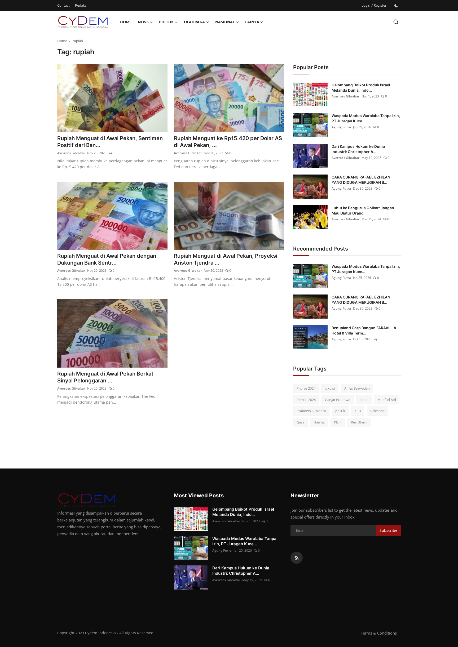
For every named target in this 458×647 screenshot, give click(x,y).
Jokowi (330, 388)
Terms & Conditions (379, 633)
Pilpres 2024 (306, 388)
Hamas (319, 422)
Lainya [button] (252, 21)
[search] (396, 22)
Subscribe (388, 530)
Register (380, 5)
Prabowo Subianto (311, 410)
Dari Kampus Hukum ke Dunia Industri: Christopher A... (358, 149)
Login (366, 5)
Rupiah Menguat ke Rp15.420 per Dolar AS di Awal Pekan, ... (228, 141)
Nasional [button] (225, 21)
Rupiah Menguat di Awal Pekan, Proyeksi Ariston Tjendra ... (225, 259)
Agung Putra (341, 127)
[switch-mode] (396, 5)
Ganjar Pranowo (337, 399)
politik (340, 410)
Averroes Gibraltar (71, 153)
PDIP (338, 422)
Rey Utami (359, 422)
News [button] (143, 21)
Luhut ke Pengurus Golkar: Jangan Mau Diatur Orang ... (363, 210)
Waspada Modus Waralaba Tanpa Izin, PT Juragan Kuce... (366, 118)
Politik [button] (166, 21)
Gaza (300, 422)
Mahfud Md (386, 399)
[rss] (296, 558)
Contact (63, 5)
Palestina (377, 410)
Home (125, 21)
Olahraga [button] (194, 21)
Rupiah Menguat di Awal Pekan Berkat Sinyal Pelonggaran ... (105, 377)
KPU (357, 410)
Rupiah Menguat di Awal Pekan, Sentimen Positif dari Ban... (110, 141)
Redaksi (81, 5)
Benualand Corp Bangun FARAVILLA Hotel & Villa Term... (364, 330)
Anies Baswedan (357, 388)
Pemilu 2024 (306, 399)
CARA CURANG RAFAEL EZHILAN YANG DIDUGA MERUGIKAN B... (361, 180)
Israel (364, 399)
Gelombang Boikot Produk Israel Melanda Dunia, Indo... (361, 87)
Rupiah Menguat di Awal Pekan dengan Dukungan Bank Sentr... (106, 259)
